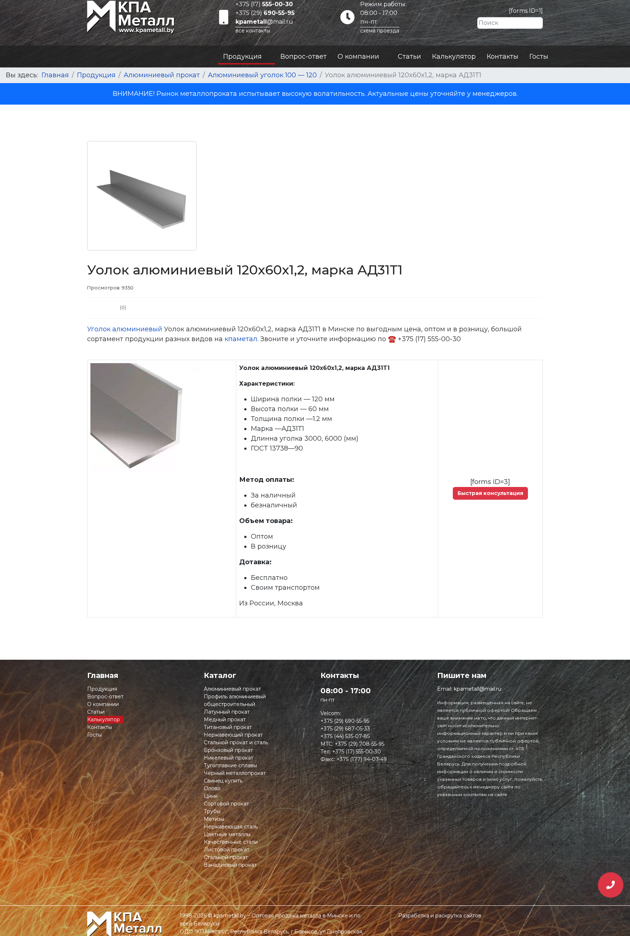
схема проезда (379, 30)
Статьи (409, 56)
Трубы (212, 811)
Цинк (211, 796)
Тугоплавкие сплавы (230, 765)
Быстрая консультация (490, 493)
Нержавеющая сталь (231, 826)
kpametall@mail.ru (477, 689)
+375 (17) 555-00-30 (356, 751)
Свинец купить (223, 780)
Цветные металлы (227, 834)
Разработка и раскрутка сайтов (439, 915)
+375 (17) (264, 4)
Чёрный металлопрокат (235, 773)
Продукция (242, 56)
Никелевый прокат (228, 757)
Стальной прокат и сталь (236, 742)
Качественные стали (231, 842)
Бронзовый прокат (228, 750)
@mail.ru (264, 21)
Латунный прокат (227, 712)
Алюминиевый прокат (232, 689)
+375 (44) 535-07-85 (345, 736)
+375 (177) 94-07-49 (362, 759)
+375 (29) (265, 12)
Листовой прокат (226, 849)
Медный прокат (225, 719)
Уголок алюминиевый (124, 329)
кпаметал (241, 339)
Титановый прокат (228, 727)
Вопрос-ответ (303, 56)
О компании (358, 56)
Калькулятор (454, 56)
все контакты (253, 30)
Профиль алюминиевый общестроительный (235, 700)
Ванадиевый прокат (230, 865)
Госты (538, 56)
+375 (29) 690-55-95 (344, 721)
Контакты (502, 56)
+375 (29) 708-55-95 (359, 744)
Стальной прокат (226, 857)
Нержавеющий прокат (233, 735)
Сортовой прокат (226, 803)
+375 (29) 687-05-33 (345, 728)
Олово (212, 788)
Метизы (214, 819)
